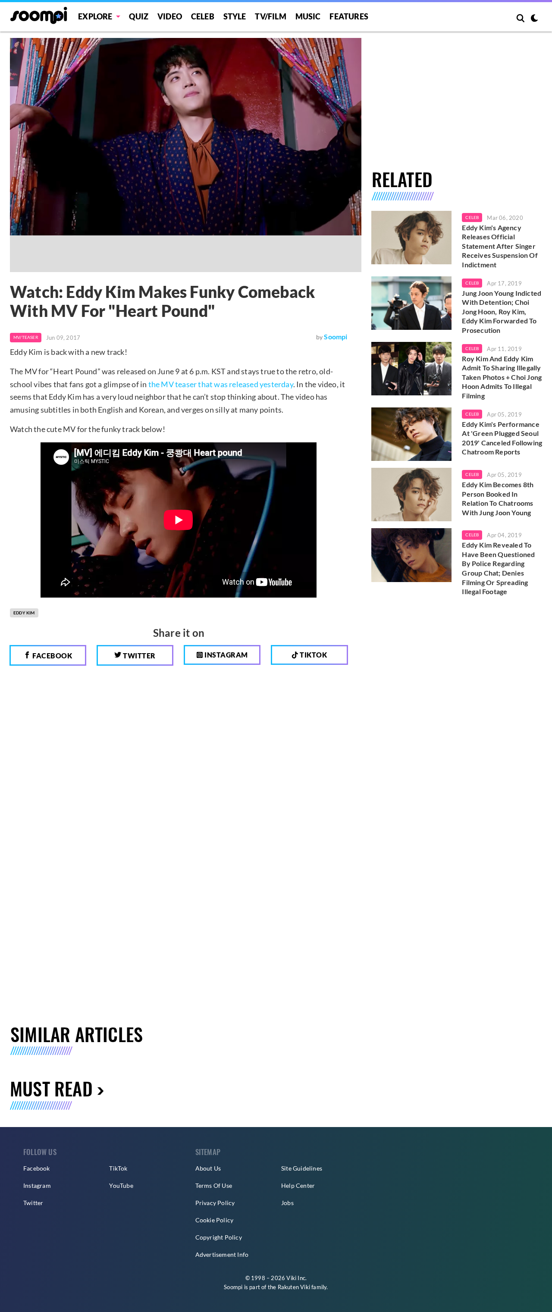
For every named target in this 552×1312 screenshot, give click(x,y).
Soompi (335, 336)
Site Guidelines (301, 1168)
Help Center (298, 1185)
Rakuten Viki (294, 1287)
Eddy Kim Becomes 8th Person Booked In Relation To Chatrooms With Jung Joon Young (497, 498)
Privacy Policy (215, 1202)
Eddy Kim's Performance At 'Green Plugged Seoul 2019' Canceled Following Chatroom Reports (502, 438)
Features (348, 16)
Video (169, 16)
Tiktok (312, 655)
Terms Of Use (213, 1185)
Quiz (138, 16)
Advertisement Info (222, 1254)
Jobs (287, 1202)
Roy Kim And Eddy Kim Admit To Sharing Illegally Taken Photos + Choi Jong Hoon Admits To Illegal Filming (502, 377)
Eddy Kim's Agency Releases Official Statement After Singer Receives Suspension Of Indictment (499, 246)
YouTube (121, 1185)
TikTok (118, 1168)
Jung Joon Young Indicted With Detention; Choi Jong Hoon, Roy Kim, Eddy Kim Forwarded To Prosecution (501, 311)
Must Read (51, 1088)
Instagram (225, 655)
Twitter (139, 655)
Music (308, 16)
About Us (208, 1168)
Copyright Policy (218, 1237)
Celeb (202, 16)
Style (234, 16)
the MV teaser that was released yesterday (220, 384)
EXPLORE (95, 16)
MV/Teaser (25, 337)
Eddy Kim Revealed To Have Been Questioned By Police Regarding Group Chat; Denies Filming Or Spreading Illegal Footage (498, 568)
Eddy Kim (24, 612)
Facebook (51, 655)
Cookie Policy (214, 1220)
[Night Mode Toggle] (534, 19)
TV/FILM (270, 16)
